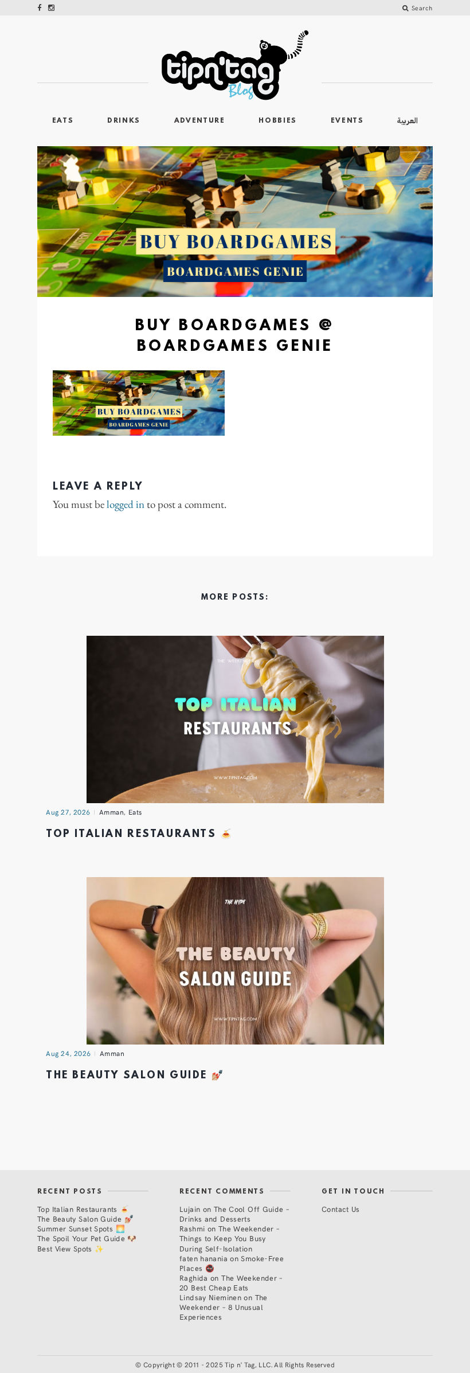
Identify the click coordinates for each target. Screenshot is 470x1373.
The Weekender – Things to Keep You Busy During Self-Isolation (229, 1238)
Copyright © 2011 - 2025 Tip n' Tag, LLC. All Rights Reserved (239, 1364)
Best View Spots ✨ (70, 1248)
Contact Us (341, 1209)
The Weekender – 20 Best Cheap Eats (231, 1282)
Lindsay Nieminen (210, 1297)
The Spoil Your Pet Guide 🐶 (87, 1238)
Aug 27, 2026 (68, 811)
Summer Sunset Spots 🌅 (81, 1228)
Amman (111, 811)
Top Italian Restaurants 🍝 (139, 834)
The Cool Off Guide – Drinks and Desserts (234, 1213)
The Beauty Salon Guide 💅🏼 (135, 1076)
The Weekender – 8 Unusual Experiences (223, 1306)
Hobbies (277, 121)
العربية (407, 120)
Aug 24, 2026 (68, 1053)
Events (347, 121)
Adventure (199, 121)
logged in (125, 505)
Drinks (123, 121)
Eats (63, 121)
